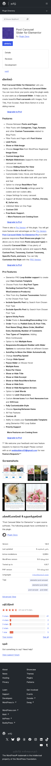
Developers (7, 698)
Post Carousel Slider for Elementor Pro (20, 235)
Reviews (8, 59)
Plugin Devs (24, 36)
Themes (30, 674)
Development (10, 65)
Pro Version (21, 227)
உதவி (7, 71)
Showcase (31, 669)
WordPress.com (10, 710)
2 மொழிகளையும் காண (40, 575)
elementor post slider (40, 585)
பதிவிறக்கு (7, 43)
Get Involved (32, 690)
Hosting (5, 678)
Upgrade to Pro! (14, 112)
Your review (7, 637)
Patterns (30, 682)
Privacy (5, 682)
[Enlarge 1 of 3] (21, 468)
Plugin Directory (8, 11)
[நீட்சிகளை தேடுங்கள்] (27, 19)
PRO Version (35, 259)
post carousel (33, 590)
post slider (44, 590)
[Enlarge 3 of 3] (45, 486)
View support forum (10, 655)
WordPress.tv (9, 702)
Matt (5, 714)
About (5, 669)
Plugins (30, 678)
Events (30, 694)
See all (46, 637)
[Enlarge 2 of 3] (45, 468)
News (4, 674)
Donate (31, 698)
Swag (30, 702)
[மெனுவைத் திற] (47, 3)
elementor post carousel (39, 580)
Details (8, 52)
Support (5, 694)
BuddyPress (8, 723)
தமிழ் (10, 733)
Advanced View (9, 597)
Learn (4, 690)
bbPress (7, 718)
